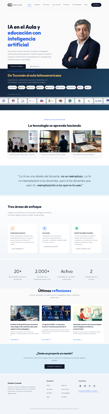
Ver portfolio (34, 66)
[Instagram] (89, 386)
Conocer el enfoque (51, 246)
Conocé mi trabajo (16, 66)
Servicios (46, 4)
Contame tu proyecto (54, 366)
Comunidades (77, 4)
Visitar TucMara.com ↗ (83, 248)
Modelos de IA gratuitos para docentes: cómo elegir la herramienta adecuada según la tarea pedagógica (24, 326)
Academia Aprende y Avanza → (89, 391)
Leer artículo (14, 339)
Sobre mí (37, 4)
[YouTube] (85, 386)
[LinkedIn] (80, 386)
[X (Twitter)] (94, 386)
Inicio (29, 4)
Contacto (96, 5)
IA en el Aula (56, 4)
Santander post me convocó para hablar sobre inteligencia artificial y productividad (87, 326)
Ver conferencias (18, 248)
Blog (85, 4)
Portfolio (66, 4)
